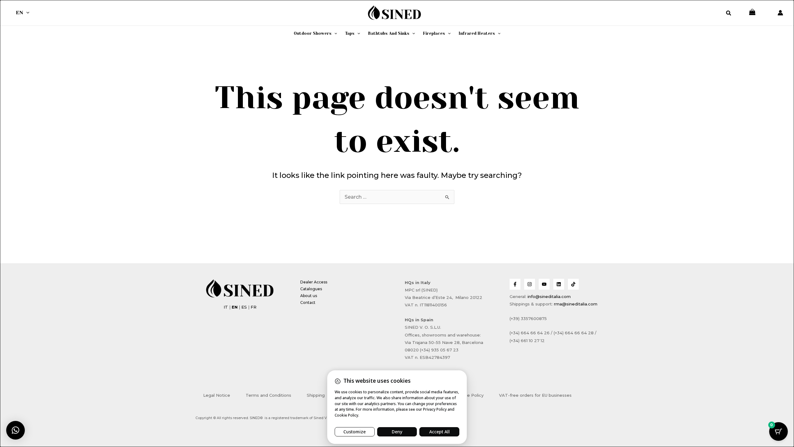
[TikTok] (573, 284)
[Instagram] (529, 284)
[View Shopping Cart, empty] (752, 13)
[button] (26, 12)
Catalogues (311, 289)
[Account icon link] (780, 13)
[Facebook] (515, 284)
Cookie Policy (469, 395)
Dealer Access (313, 282)
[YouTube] (544, 284)
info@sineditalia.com (549, 296)
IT (226, 307)
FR (253, 307)
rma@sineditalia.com (575, 303)
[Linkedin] (558, 284)
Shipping (316, 395)
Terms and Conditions (268, 395)
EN (19, 13)
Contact (307, 302)
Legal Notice (216, 395)
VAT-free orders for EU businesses (535, 395)
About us (308, 295)
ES (244, 307)
